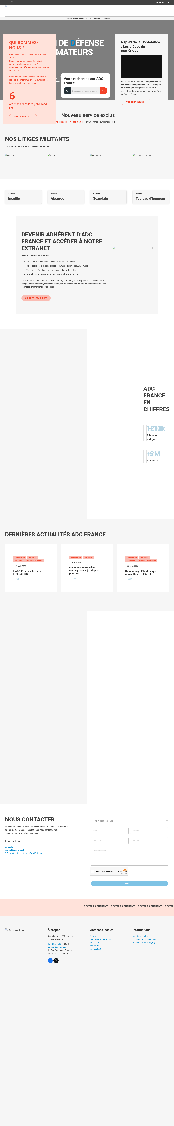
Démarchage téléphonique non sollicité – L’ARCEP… (141, 573)
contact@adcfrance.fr (15, 850)
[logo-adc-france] (23, 1023)
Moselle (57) (95, 942)
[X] (12, 2)
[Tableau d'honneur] (151, 179)
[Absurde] (66, 179)
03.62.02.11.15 (12, 847)
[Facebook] (7, 2)
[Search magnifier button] (103, 90)
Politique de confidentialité (144, 939)
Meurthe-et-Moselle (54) (100, 939)
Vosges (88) (95, 949)
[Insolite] (23, 179)
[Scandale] (108, 179)
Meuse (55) (95, 946)
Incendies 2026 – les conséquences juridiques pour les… (84, 570)
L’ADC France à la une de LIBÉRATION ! (28, 573)
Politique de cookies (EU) (144, 942)
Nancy (93, 936)
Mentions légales (140, 936)
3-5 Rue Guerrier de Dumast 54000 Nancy (23, 853)
